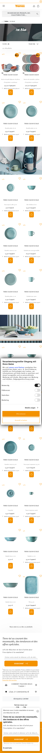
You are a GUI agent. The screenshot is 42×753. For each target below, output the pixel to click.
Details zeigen (30, 408)
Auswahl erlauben (21, 420)
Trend (6, 21)
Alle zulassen (20, 414)
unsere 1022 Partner (16, 367)
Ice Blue (12, 21)
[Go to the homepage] (20, 6)
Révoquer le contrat (21, 699)
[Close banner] (41, 1)
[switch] (37, 390)
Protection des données (9, 680)
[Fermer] (37, 711)
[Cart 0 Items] (38, 6)
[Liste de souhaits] (19, 55)
